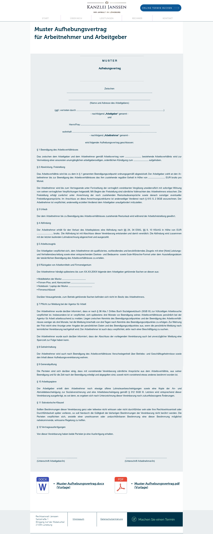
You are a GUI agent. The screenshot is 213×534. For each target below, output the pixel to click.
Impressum (78, 519)
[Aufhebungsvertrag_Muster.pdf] (121, 486)
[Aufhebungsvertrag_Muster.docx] (43, 486)
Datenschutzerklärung (111, 519)
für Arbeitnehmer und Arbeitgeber (80, 37)
